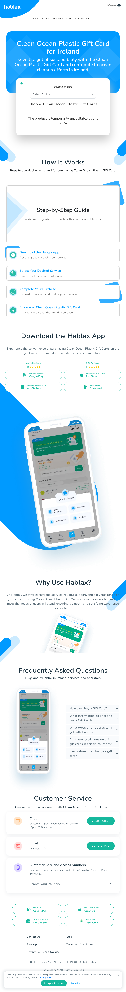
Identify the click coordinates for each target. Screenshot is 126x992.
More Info (76, 983)
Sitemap (32, 944)
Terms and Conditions (79, 944)
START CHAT (101, 820)
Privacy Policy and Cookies (43, 952)
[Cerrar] (118, 975)
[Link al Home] (12, 5)
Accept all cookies (54, 983)
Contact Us (33, 936)
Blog (69, 936)
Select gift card (63, 87)
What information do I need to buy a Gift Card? (90, 718)
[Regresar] (22, 83)
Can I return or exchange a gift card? (90, 753)
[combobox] (72, 884)
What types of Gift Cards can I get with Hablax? (90, 730)
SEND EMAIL (101, 845)
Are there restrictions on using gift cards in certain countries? (90, 742)
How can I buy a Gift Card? (88, 708)
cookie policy (45, 977)
